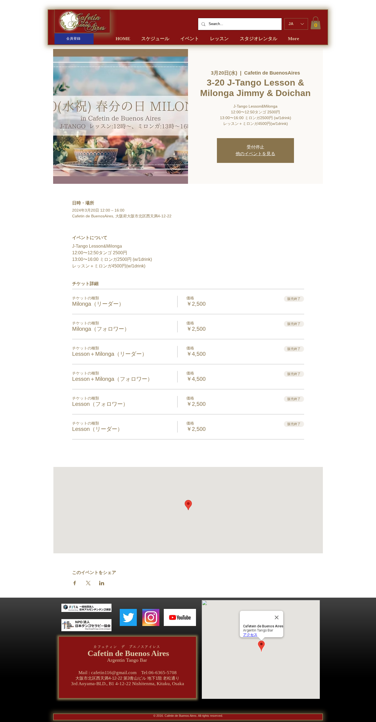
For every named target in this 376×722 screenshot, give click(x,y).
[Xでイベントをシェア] (88, 583)
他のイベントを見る (255, 153)
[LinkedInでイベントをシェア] (101, 583)
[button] (315, 23)
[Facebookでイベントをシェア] (74, 583)
